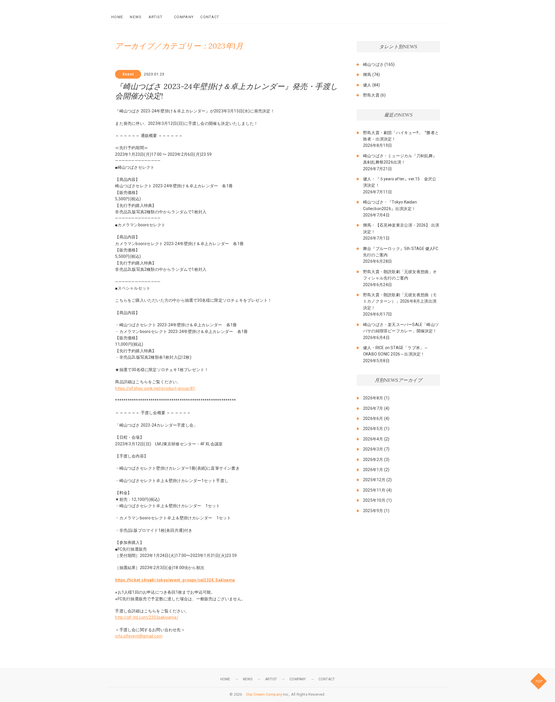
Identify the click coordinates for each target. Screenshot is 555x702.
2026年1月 (373, 469)
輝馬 (367, 74)
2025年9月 (373, 510)
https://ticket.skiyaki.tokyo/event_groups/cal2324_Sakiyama (175, 580)
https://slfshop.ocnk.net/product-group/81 (155, 388)
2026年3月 (373, 449)
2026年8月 (373, 398)
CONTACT (209, 17)
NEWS (136, 17)
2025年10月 (374, 500)
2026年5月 (373, 428)
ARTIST (156, 17)
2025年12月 (374, 479)
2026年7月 (373, 408)
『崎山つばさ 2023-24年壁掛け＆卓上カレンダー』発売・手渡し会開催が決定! (226, 91)
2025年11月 (374, 490)
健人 (367, 85)
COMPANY (184, 17)
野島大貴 (371, 95)
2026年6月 (373, 418)
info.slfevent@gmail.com (138, 636)
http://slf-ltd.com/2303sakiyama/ (146, 617)
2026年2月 (373, 459)
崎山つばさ (373, 64)
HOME (117, 17)
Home (225, 679)
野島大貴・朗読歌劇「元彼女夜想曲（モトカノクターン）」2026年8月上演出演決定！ (400, 301)
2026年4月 (373, 439)
